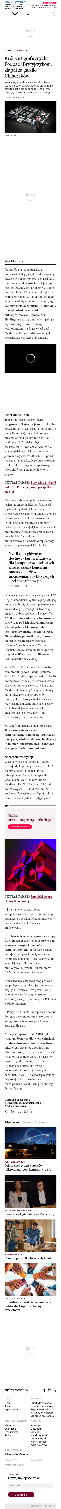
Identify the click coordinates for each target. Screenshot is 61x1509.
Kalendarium (37, 1460)
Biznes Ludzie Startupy (17, 50)
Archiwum (10, 1435)
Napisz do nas (12, 1409)
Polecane (27, 1122)
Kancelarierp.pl (38, 1438)
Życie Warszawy (39, 1445)
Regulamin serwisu (40, 1409)
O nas (7, 1403)
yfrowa (26, 14)
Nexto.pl (35, 1432)
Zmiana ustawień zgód (42, 1406)
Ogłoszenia (10, 1428)
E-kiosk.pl (35, 1425)
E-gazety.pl (36, 1428)
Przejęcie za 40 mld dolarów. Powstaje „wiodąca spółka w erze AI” (30, 487)
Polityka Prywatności (41, 1403)
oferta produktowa (14, 1465)
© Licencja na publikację (18, 1100)
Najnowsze (40, 1122)
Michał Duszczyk (14, 261)
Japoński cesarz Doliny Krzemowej (28, 898)
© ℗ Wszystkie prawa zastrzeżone (23, 1103)
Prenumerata (11, 1432)
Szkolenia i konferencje (16, 1454)
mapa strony (11, 1460)
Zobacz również (12, 1122)
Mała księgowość (39, 1435)
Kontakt (9, 1406)
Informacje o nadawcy (42, 1412)
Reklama (9, 1425)
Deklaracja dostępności (42, 1416)
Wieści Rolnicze (38, 1441)
